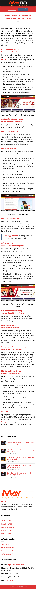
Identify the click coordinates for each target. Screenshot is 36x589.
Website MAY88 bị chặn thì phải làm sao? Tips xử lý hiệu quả (20, 443)
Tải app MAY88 (11, 236)
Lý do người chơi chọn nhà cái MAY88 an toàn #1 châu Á (20, 458)
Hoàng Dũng (9, 580)
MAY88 (3, 502)
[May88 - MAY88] (18, 3)
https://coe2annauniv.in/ (16, 565)
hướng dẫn (4, 422)
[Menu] (2, 3)
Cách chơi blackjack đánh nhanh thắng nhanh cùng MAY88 (19, 474)
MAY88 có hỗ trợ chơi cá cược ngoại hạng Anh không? (20, 450)
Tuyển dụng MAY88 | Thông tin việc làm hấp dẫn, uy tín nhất (20, 466)
